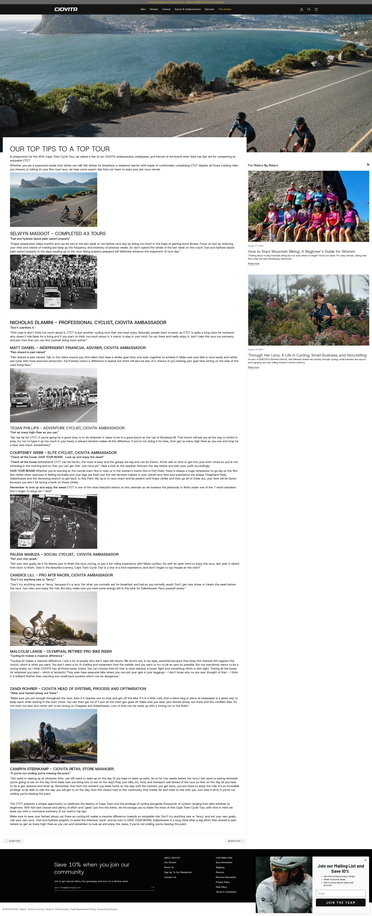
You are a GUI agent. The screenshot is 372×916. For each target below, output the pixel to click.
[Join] (151, 887)
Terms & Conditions (226, 891)
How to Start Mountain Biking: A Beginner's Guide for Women (301, 251)
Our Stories (170, 862)
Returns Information (226, 877)
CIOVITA (8, 909)
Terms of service (36, 909)
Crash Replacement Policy (83, 909)
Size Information (224, 862)
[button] (143, 9)
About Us (169, 867)
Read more (253, 263)
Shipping (220, 867)
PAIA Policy (221, 887)
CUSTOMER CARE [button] (224, 858)
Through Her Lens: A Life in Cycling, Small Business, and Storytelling (307, 355)
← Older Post (13, 841)
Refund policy (62, 909)
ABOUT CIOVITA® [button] (172, 858)
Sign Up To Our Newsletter (178, 872)
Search (22, 909)
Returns (220, 872)
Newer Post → (235, 841)
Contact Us (170, 877)
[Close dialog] (365, 860)
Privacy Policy (223, 882)
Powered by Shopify (107, 909)
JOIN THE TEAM (341, 902)
